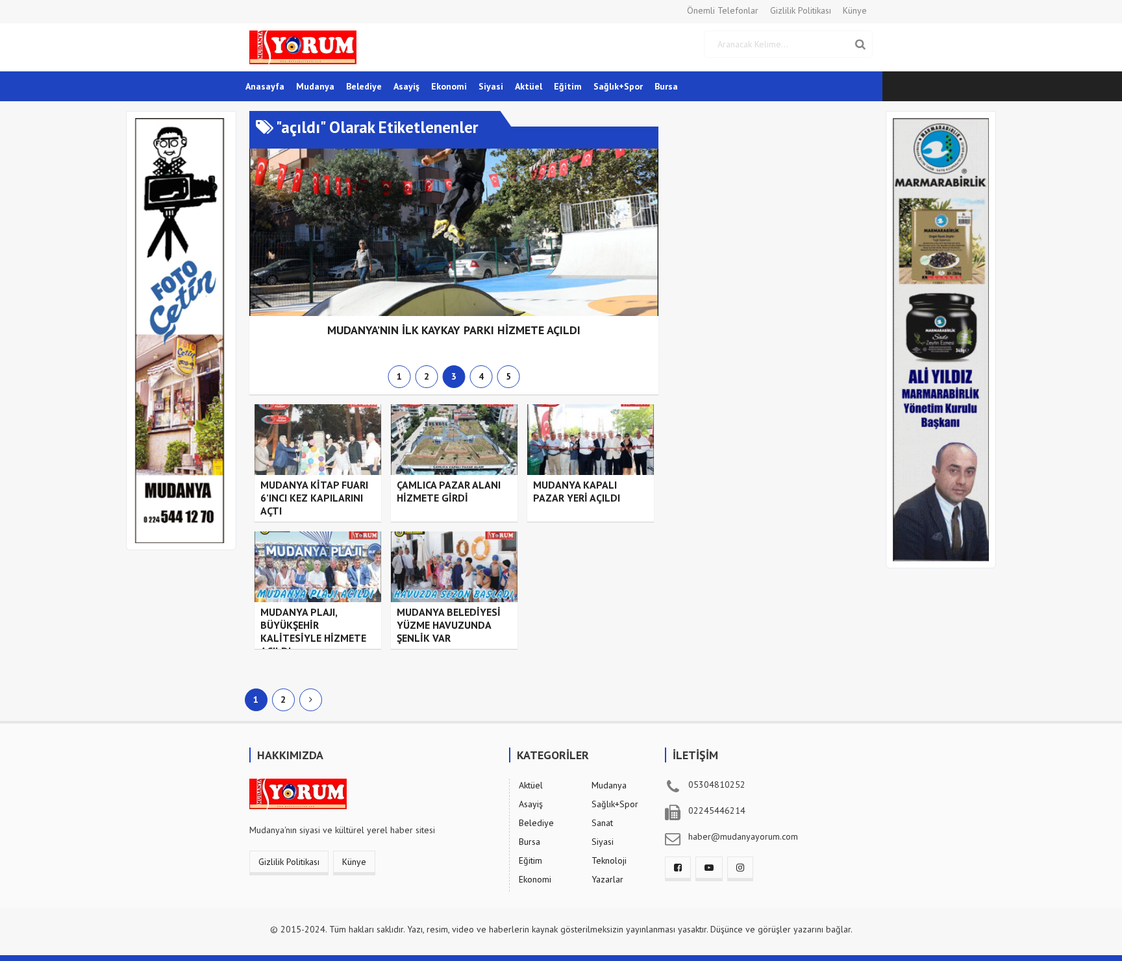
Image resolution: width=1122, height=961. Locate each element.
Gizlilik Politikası (800, 10)
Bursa (666, 86)
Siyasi (491, 86)
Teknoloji (609, 860)
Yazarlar (607, 879)
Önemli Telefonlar (722, 10)
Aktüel (528, 86)
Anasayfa (264, 86)
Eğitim (568, 86)
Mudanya (315, 86)
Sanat (602, 823)
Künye (855, 10)
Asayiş (406, 86)
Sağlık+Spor (618, 86)
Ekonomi (449, 86)
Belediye (364, 86)
